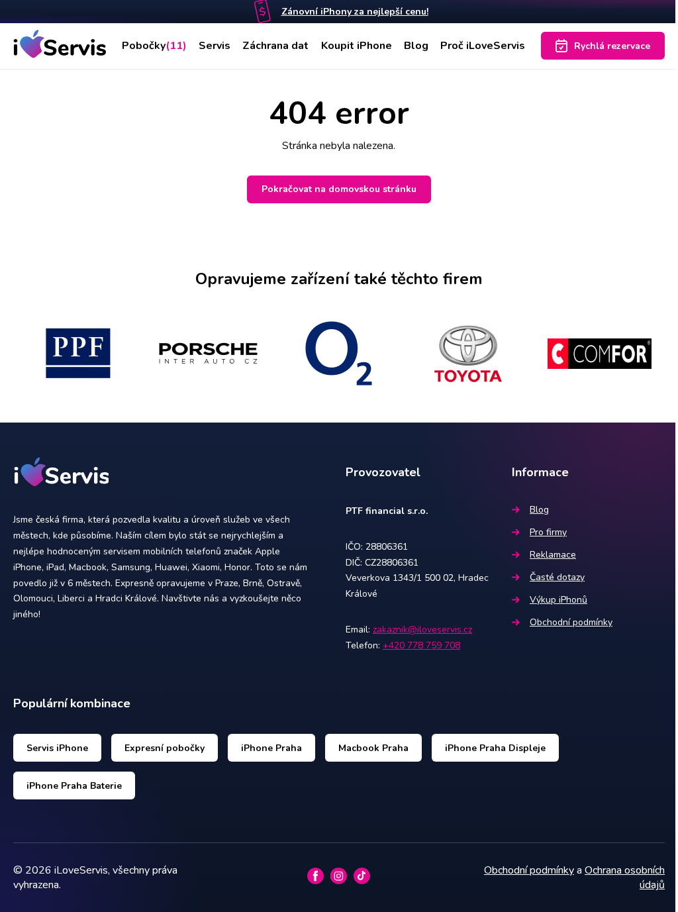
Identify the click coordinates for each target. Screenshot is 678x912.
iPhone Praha (271, 748)
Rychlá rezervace (612, 46)
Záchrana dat (275, 45)
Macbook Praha (373, 748)
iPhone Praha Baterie (74, 786)
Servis (214, 45)
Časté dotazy (557, 577)
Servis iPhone (57, 748)
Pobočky (154, 45)
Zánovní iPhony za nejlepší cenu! (354, 11)
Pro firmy (548, 532)
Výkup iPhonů (558, 599)
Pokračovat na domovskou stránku (339, 189)
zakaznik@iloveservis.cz (422, 629)
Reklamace (553, 554)
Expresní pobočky (164, 748)
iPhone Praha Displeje (495, 748)
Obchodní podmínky (571, 622)
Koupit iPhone (356, 45)
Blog (416, 45)
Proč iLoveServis (482, 45)
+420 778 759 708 (421, 645)
